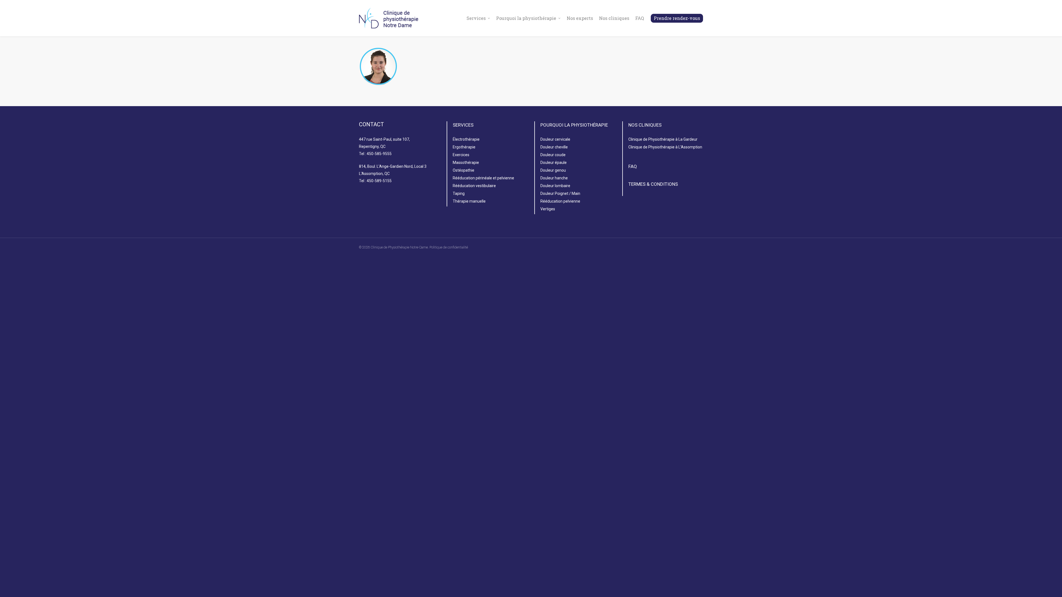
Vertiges (547, 209)
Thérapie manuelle (469, 201)
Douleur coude (553, 155)
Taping (459, 193)
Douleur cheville (554, 147)
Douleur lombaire (555, 186)
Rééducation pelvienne (560, 201)
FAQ (639, 18)
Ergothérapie (464, 147)
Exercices (461, 155)
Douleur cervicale (555, 139)
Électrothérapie (466, 139)
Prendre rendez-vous (677, 18)
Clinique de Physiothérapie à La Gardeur (662, 139)
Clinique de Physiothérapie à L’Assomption (665, 147)
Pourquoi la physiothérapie (526, 18)
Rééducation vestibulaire (474, 186)
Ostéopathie (463, 170)
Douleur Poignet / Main (560, 193)
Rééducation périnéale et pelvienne (483, 178)
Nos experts (580, 18)
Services (476, 18)
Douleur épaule (553, 162)
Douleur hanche (554, 178)
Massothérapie (466, 162)
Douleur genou (553, 170)
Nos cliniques (614, 18)
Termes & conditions (653, 184)
